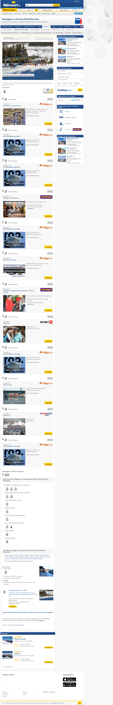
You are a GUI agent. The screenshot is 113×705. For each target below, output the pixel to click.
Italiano (77, 1)
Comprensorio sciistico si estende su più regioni (70, 7)
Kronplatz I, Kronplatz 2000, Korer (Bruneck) (17, 485)
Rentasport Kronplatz (9, 260)
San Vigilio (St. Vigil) (58, 32)
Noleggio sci (46, 26)
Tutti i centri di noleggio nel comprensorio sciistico (18, 561)
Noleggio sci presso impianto (21, 29)
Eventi (60, 26)
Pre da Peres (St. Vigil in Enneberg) (15, 515)
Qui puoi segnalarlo (18, 625)
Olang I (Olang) (9, 530)
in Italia (30, 641)
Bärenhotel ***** (71, 56)
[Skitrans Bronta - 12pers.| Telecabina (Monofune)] (11, 498)
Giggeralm (6, 323)
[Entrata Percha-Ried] (46, 571)
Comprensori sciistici (7, 13)
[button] (65, 90)
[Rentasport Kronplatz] (45, 259)
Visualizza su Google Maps (11, 578)
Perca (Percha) (70, 29)
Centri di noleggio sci (7, 29)
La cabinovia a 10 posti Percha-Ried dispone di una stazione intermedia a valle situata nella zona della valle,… (24, 593)
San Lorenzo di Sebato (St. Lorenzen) (42, 32)
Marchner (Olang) (10, 538)
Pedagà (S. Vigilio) (10, 508)
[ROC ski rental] (45, 384)
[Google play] (69, 686)
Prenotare (48, 123)
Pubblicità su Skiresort (49, 692)
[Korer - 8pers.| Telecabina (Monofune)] (16, 491)
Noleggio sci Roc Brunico (11, 198)
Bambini (65, 83)
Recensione (18, 26)
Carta (50, 99)
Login (24, 694)
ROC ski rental (7, 385)
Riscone (36, 620)
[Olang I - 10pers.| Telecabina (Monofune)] (7, 536)
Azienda (25, 692)
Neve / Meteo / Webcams (29, 26)
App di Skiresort (68, 675)
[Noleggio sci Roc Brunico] (45, 197)
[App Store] (69, 681)
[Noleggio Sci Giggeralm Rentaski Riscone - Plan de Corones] (45, 290)
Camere (70, 83)
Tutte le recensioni (6, 666)
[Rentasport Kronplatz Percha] (45, 105)
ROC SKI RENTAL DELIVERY (11, 136)
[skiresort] (12, 4)
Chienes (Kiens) (46, 29)
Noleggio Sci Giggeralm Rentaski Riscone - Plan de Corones (18, 291)
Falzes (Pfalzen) (56, 29)
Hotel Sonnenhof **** (72, 48)
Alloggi (53, 13)
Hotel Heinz (6, 415)
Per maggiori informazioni (57, 703)
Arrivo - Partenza (62, 70)
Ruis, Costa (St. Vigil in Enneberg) (14, 523)
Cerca (80, 89)
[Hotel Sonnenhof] (62, 51)
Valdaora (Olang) (77, 32)
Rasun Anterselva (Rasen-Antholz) (10, 32)
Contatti (75, 26)
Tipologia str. (77, 83)
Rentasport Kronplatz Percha (12, 105)
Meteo (39, 13)
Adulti (59, 83)
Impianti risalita (46, 13)
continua (41, 620)
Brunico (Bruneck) (35, 29)
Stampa (5, 696)
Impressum (6, 694)
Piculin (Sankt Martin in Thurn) (13, 500)
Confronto (24, 13)
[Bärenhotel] (62, 59)
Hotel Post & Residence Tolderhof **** (73, 39)
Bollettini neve (32, 13)
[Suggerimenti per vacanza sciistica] (77, 13)
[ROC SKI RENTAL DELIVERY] (45, 135)
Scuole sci (54, 26)
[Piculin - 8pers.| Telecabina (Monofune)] (7, 506)
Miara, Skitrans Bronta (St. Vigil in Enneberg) (17, 492)
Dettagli (13, 606)
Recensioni (17, 13)
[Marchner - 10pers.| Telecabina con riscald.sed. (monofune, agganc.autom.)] (7, 544)
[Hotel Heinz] (45, 414)
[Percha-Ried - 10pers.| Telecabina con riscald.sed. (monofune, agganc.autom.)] (6, 574)
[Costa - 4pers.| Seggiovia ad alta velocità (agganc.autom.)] (11, 528)
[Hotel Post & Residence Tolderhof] (62, 41)
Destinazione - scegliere (63, 77)
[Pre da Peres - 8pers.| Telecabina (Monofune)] (7, 521)
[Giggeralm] (45, 322)
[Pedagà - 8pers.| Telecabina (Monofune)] (7, 513)
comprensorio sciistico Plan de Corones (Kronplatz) (33, 21)
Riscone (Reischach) (26, 32)
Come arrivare (67, 26)
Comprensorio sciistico (7, 26)
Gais (63, 29)
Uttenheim (67, 32)
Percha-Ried (7, 568)
